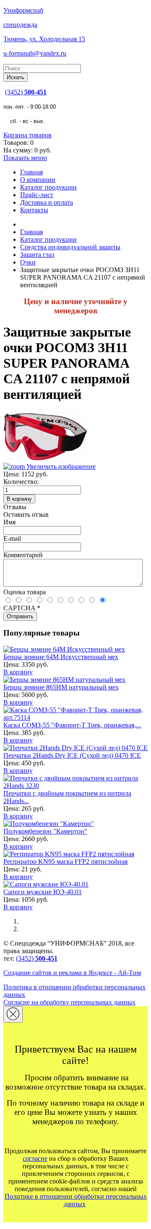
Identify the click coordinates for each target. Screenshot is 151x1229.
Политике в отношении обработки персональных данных (76, 1200)
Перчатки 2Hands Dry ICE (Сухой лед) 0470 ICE (72, 755)
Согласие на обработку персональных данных (69, 1002)
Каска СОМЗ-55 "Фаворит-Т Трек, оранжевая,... (72, 725)
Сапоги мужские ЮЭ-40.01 (42, 891)
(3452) (26, 92)
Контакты (34, 210)
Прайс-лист (36, 194)
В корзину (18, 672)
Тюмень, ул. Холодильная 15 (44, 39)
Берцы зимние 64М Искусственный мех (60, 656)
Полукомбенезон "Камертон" (45, 831)
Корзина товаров (27, 135)
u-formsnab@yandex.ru (34, 53)
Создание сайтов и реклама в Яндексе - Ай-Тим (72, 972)
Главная (31, 172)
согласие (35, 1158)
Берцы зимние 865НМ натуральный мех (61, 687)
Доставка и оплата (46, 202)
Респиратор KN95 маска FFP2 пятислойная (65, 861)
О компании (37, 179)
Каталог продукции (48, 187)
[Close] (13, 1014)
